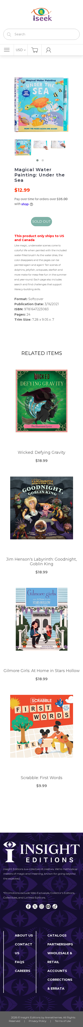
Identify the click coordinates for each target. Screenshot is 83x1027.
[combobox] (41, 34)
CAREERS (22, 971)
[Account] (49, 50)
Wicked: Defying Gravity (41, 452)
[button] (37, 160)
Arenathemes (53, 1017)
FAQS (19, 962)
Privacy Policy (37, 1021)
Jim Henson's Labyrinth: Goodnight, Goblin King (41, 562)
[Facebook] (28, 906)
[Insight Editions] (41, 14)
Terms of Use (63, 1021)
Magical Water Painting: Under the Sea (39, 175)
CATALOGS (57, 935)
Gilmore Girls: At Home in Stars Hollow (42, 671)
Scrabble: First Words (41, 778)
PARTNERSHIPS (60, 944)
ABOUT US (24, 935)
